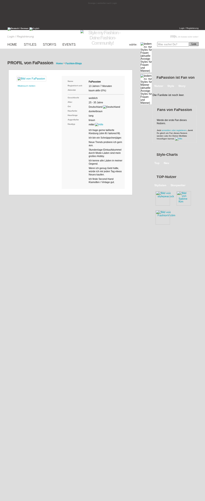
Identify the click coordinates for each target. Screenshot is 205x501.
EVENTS (69, 44)
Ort (69, 106)
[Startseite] (102, 43)
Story (182, 86)
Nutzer (158, 86)
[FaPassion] (31, 78)
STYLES (30, 44)
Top (157, 163)
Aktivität (72, 90)
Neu (166, 163)
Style (170, 86)
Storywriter (178, 185)
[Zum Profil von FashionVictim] (165, 216)
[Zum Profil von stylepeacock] (165, 197)
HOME (12, 44)
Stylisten (160, 185)
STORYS (49, 44)
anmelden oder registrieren (174, 130)
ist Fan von (176, 77)
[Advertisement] (102, 15)
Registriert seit (75, 86)
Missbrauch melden (26, 86)
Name (70, 81)
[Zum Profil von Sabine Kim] (186, 197)
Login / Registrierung (189, 28)
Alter (70, 102)
